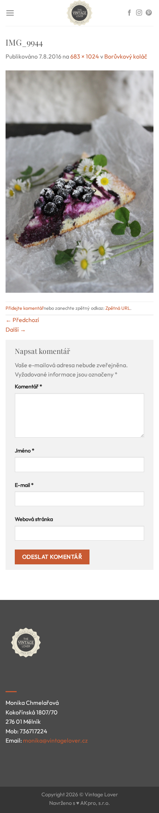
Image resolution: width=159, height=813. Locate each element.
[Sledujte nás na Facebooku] (129, 13)
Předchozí (22, 319)
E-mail (24, 485)
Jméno (24, 450)
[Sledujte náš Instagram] (139, 13)
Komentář (28, 386)
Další (16, 329)
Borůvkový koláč (125, 56)
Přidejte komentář (25, 308)
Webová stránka (34, 519)
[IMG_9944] (79, 181)
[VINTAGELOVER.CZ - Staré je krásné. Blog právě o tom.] (79, 13)
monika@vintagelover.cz (55, 740)
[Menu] (10, 13)
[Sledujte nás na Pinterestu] (149, 13)
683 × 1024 (84, 56)
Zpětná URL (117, 308)
